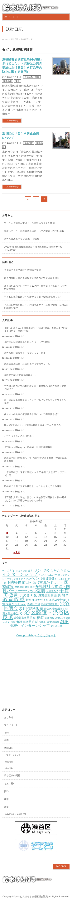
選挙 (6, 807)
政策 (57, 595)
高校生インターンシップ (30, 626)
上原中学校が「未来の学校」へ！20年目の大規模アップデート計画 (35, 474)
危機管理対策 (22, 587)
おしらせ (8, 717)
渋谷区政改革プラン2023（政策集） (23, 239)
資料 (13, 622)
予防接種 (14, 582)
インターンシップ (20, 574)
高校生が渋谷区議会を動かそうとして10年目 (27, 342)
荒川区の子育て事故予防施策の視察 (22, 270)
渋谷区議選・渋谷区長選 (36, 614)
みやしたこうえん (57, 570)
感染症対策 (46, 595)
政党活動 (9, 762)
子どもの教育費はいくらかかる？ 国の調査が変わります (33, 296)
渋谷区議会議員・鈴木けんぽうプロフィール (27, 364)
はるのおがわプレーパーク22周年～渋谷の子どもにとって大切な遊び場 (35, 287)
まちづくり (35, 570)
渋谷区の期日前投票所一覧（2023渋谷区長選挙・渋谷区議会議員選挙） (35, 460)
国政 (32, 587)
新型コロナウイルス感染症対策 (46, 600)
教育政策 (13, 599)
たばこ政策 (21, 571)
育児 (7, 733)
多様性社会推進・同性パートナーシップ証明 (36, 588)
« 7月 (16, 552)
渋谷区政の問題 (32, 77)
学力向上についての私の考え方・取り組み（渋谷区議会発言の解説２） (35, 387)
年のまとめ (28, 595)
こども (11, 570)
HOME (5, 39)
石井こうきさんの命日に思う (19, 436)
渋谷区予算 (33, 604)
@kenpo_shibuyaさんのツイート (36, 635)
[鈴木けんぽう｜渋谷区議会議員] (31, 9)
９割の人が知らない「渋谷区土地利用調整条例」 (29, 447)
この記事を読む (12, 120)
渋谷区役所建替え (50, 604)
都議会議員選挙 (27, 622)
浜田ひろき (20, 604)
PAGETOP (61, 866)
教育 (65, 595)
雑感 (64, 621)
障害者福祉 (53, 622)
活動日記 (29, 143)
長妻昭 (42, 622)
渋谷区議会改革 (31, 608)
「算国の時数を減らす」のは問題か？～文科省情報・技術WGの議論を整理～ (36, 306)
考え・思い (10, 783)
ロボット (62, 579)
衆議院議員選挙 (25, 618)
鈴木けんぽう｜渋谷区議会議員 (32, 896)
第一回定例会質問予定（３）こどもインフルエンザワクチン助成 (35, 402)
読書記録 (60, 618)
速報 (17, 81)
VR (4, 571)
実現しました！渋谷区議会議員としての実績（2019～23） (34, 231)
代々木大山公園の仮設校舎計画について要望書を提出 (31, 278)
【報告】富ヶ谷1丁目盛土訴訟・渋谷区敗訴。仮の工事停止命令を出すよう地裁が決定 (36, 329)
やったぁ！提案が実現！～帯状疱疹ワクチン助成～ (30, 223)
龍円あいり (56, 626)
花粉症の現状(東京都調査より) (20, 375)
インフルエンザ (47, 574)
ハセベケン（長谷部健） (41, 578)
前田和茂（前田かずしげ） (43, 582)
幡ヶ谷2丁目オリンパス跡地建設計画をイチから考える (32, 425)
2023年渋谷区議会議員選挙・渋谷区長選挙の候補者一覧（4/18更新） (33, 248)
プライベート (11, 725)
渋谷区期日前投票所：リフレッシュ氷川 (25, 353)
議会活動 (7, 81)
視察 (40, 617)
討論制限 (49, 618)
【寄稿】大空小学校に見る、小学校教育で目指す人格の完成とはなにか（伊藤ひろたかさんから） (35, 499)
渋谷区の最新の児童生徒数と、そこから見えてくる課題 (33, 486)
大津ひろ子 (52, 591)
